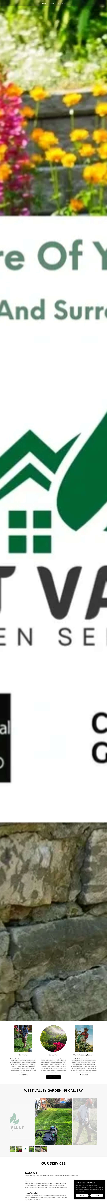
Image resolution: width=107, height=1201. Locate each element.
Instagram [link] (61, 3)
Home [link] (44, 3)
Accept (97, 1195)
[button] (23, 1074)
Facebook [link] (52, 3)
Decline (82, 1195)
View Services (53, 1077)
